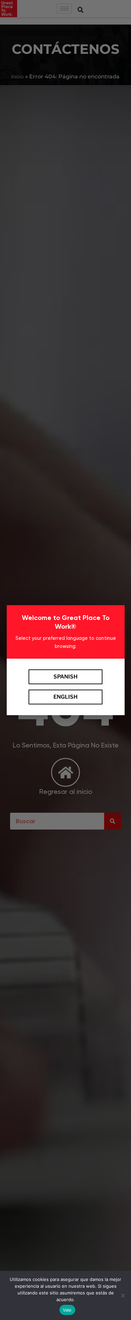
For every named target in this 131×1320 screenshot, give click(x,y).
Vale (67, 1310)
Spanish (65, 676)
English (65, 697)
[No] (122, 1295)
